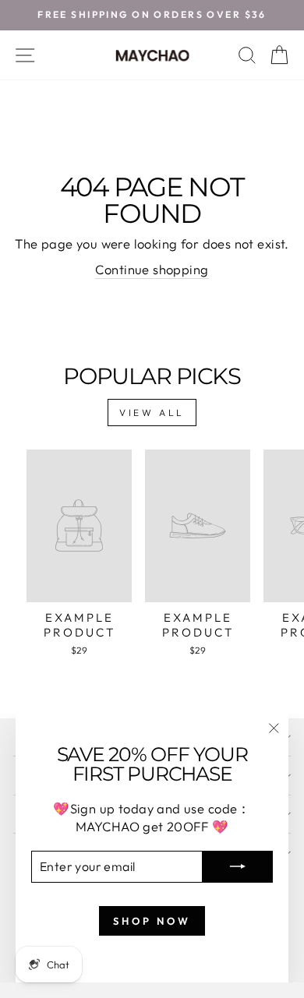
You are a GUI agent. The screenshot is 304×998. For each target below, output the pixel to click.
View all (152, 412)
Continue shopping (151, 269)
